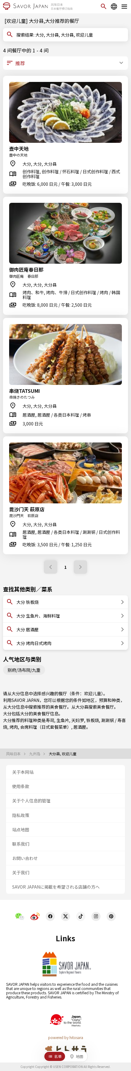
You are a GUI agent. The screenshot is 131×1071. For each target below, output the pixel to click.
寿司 (50, 720)
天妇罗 (77, 720)
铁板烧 (92, 720)
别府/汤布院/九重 (24, 670)
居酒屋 (79, 727)
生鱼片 (62, 720)
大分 (24, 713)
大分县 (82, 707)
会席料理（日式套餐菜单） (45, 727)
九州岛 (35, 754)
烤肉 (13, 727)
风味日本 (14, 754)
